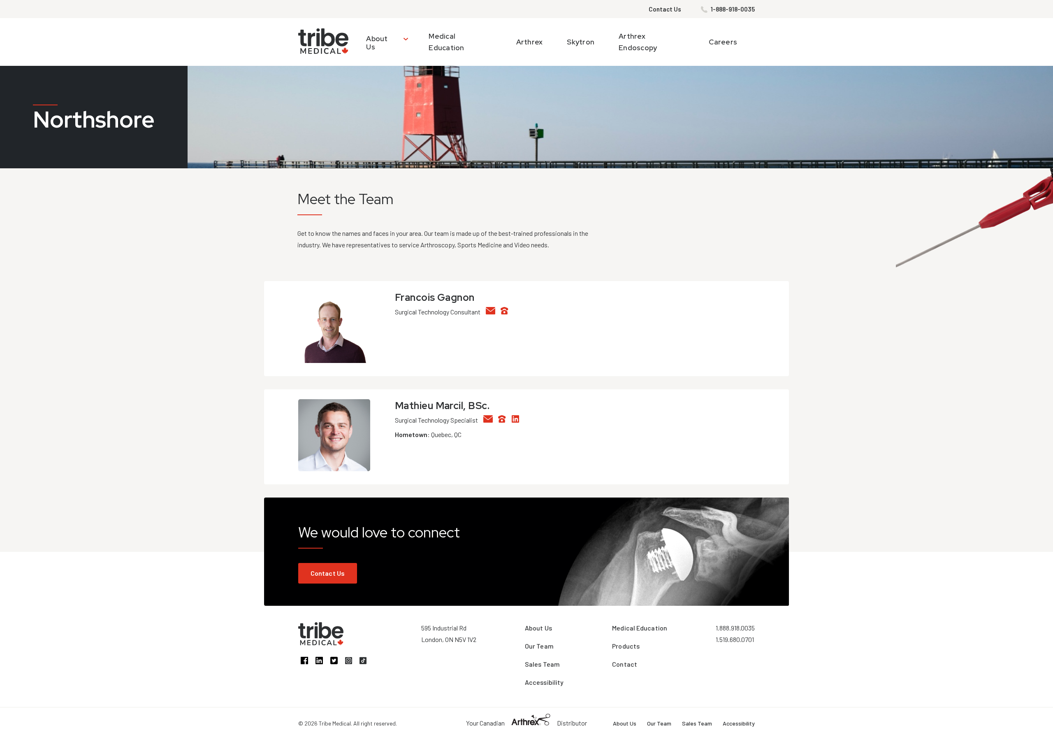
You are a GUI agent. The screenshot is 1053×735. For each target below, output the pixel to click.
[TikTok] (366, 661)
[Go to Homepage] (323, 41)
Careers (723, 42)
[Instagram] (352, 661)
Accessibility (544, 682)
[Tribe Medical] (320, 643)
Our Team (539, 646)
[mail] (493, 312)
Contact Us (665, 9)
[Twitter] (337, 661)
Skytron (580, 42)
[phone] (507, 312)
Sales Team (542, 664)
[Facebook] (308, 661)
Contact (624, 664)
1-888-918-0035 (733, 9)
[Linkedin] (517, 420)
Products (626, 646)
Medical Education (639, 628)
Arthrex (529, 42)
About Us (376, 43)
